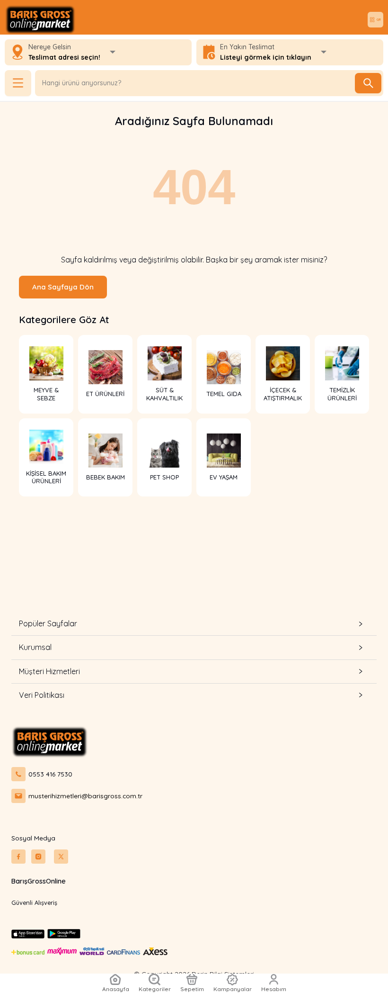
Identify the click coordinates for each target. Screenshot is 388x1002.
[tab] (194, 623)
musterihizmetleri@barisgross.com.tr (85, 796)
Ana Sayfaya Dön (63, 286)
